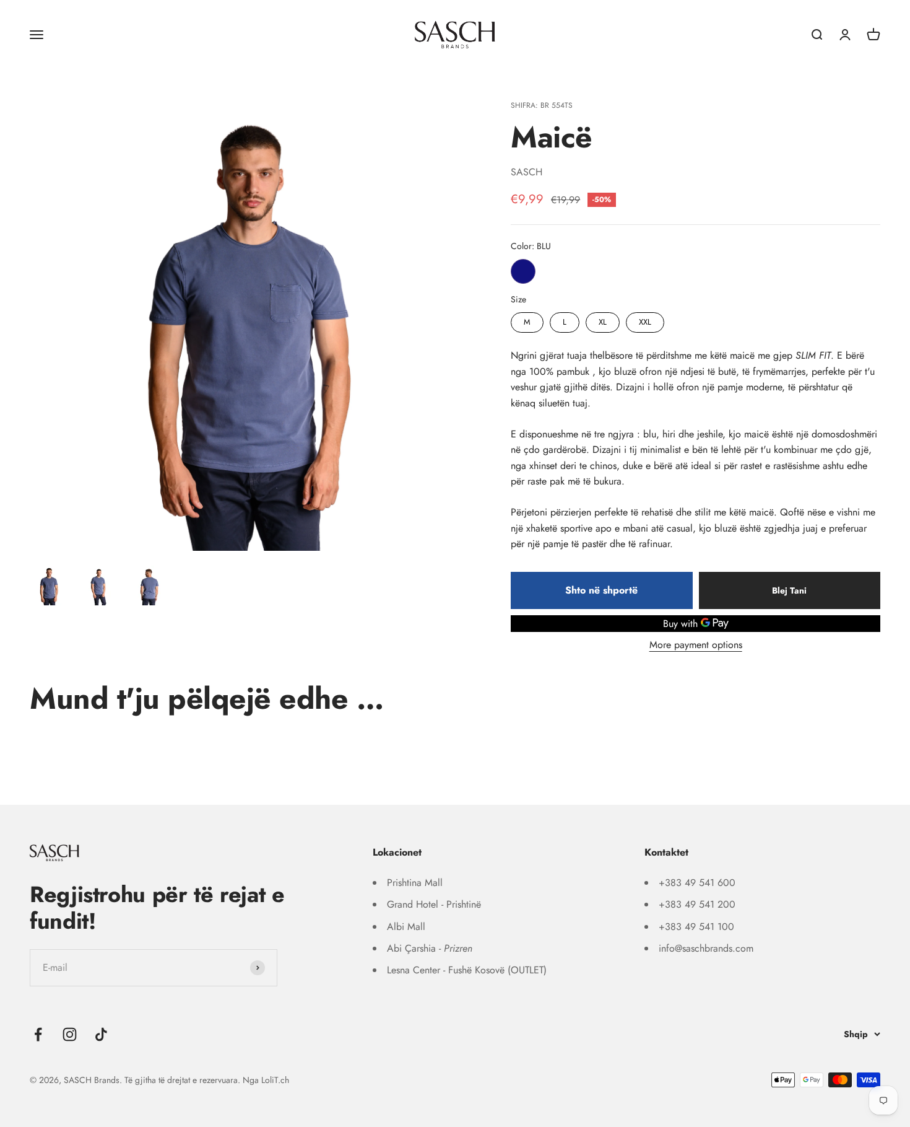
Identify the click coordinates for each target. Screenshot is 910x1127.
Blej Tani (789, 590)
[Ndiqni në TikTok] (101, 1034)
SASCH (526, 172)
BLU (523, 271)
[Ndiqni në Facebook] (38, 1034)
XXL (645, 320)
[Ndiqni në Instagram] (69, 1034)
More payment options (695, 645)
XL (603, 320)
